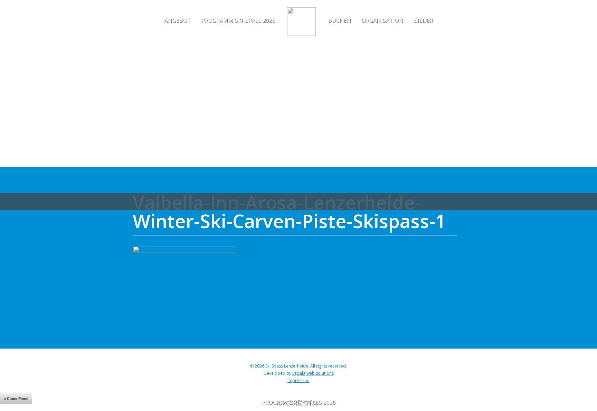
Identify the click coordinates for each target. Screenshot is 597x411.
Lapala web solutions (313, 373)
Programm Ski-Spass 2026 (238, 20)
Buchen (339, 20)
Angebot (177, 20)
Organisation (382, 20)
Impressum (298, 380)
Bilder (423, 20)
